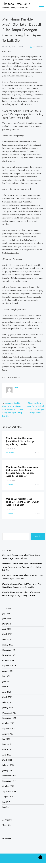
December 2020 (9, 713)
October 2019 (8, 786)
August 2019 (7, 796)
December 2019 (9, 775)
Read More (10, 453)
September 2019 (9, 791)
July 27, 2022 (10, 449)
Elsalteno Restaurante (16, 4)
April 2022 (6, 629)
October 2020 (8, 723)
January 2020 (7, 770)
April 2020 (6, 754)
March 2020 (7, 760)
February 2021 (8, 702)
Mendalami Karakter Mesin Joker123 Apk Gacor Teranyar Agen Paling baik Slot (20, 441)
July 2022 (6, 613)
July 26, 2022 (10, 509)
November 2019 (9, 781)
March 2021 (7, 697)
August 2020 (7, 733)
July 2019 (6, 802)
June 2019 (6, 807)
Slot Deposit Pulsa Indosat (12, 378)
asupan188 (6, 838)
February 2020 (8, 765)
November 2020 (9, 718)
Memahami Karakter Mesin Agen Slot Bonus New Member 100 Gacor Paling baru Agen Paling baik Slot (12, 409)
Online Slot (6, 51)
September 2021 (9, 665)
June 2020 (6, 744)
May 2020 (6, 749)
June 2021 (6, 681)
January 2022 (7, 644)
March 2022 (7, 634)
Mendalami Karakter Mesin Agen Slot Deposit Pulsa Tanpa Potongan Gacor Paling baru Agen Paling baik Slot (22, 471)
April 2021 (6, 692)
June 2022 (6, 618)
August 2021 (7, 671)
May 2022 (6, 623)
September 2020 (9, 728)
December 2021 (9, 650)
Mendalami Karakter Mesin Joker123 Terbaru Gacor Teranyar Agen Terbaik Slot (22, 502)
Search (37, 536)
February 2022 (8, 639)
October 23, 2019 (8, 47)
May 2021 (6, 686)
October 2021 (8, 660)
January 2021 (7, 707)
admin (21, 47)
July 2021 (6, 676)
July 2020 (6, 739)
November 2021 (9, 655)
